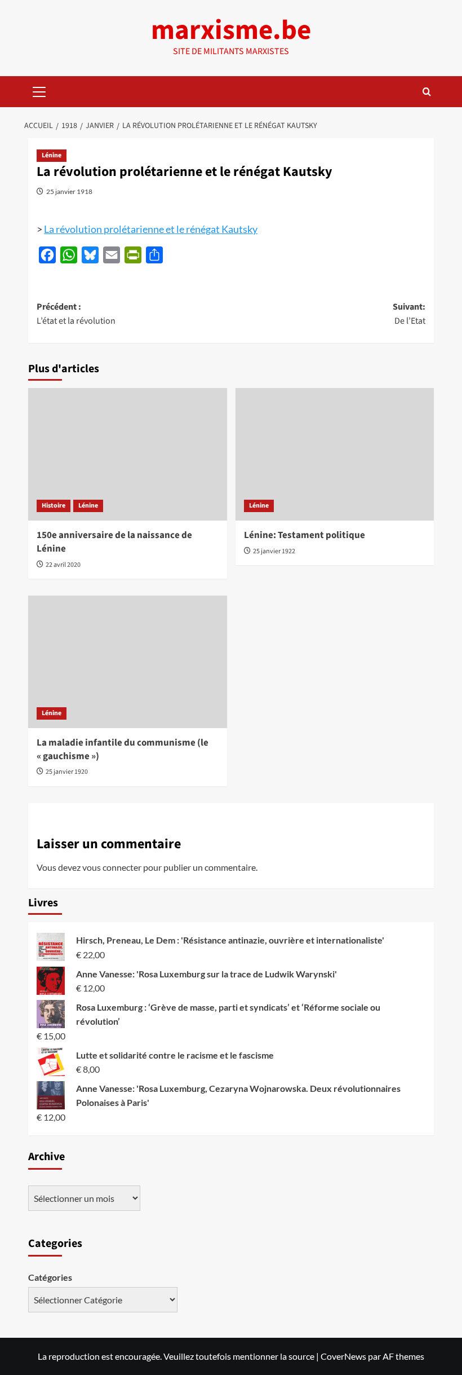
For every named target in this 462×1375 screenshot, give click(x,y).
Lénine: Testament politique (304, 535)
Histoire (53, 505)
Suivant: (409, 314)
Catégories (50, 1277)
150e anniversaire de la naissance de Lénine (114, 542)
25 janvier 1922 (274, 551)
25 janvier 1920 (67, 772)
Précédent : (76, 314)
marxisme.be (231, 30)
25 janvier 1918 (69, 191)
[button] (39, 90)
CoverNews (343, 1356)
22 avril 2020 (63, 565)
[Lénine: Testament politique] (335, 454)
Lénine (51, 155)
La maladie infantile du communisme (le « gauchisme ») (122, 749)
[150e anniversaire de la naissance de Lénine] (127, 454)
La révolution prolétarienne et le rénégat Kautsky (150, 229)
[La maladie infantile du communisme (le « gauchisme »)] (127, 662)
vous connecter (111, 867)
